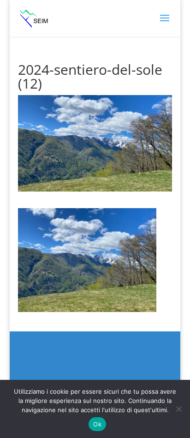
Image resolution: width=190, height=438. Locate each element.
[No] (178, 409)
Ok (97, 424)
